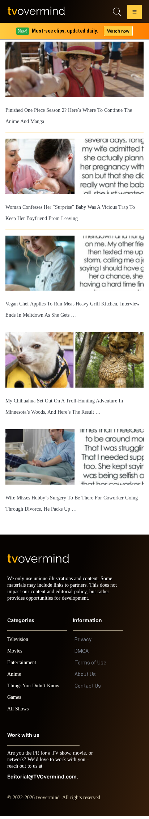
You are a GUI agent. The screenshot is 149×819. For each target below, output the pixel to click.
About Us (85, 677)
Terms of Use (90, 665)
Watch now (118, 31)
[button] (134, 13)
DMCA (81, 654)
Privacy (82, 642)
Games (15, 700)
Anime (14, 677)
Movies (15, 654)
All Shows (18, 712)
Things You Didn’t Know (35, 688)
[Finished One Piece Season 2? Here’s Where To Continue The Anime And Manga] (74, 69)
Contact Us (87, 689)
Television (18, 642)
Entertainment (23, 665)
